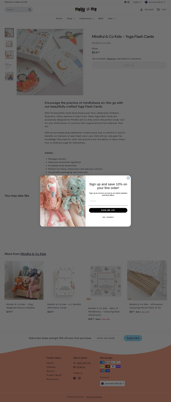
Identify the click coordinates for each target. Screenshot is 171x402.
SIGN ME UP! (108, 210)
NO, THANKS (108, 217)
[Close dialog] (128, 178)
